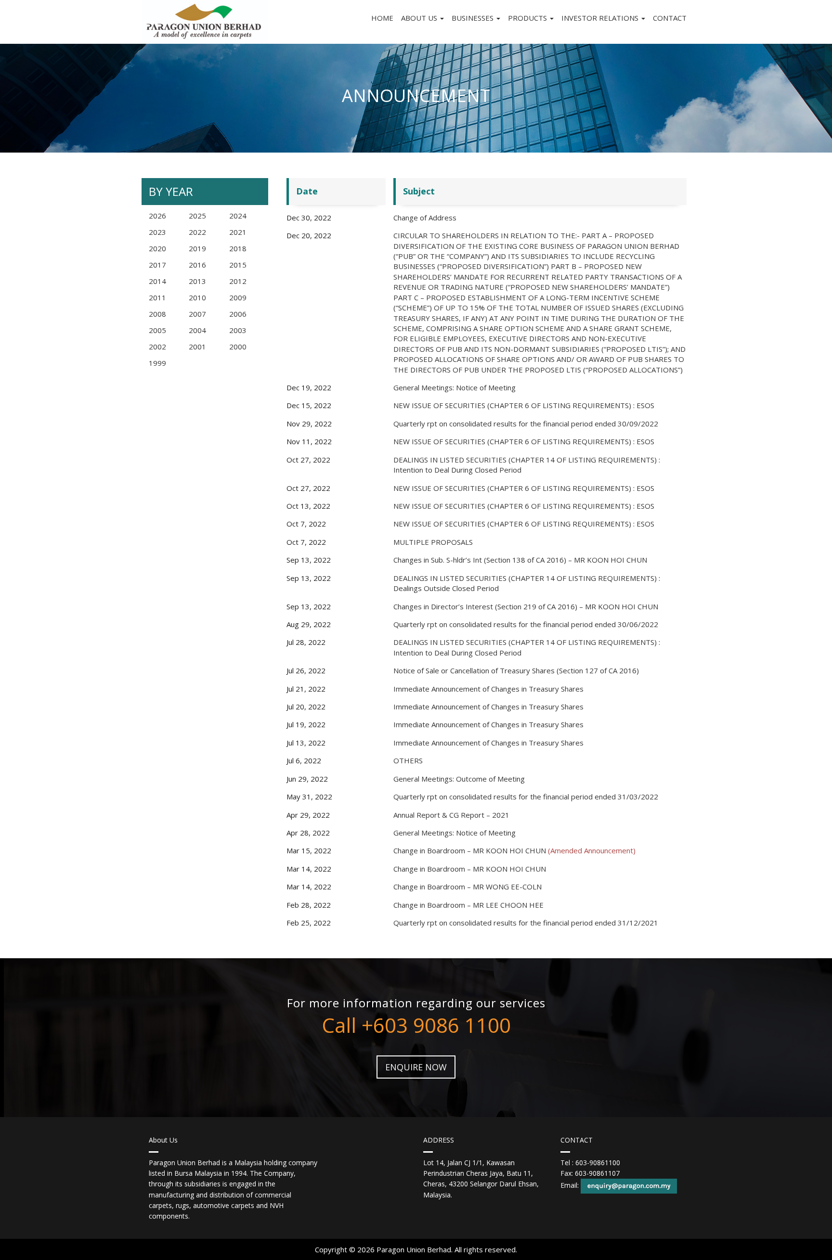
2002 (157, 346)
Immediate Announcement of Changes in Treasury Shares (488, 689)
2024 (238, 215)
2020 (157, 248)
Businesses (473, 18)
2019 (197, 248)
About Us (420, 18)
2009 (238, 297)
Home (382, 18)
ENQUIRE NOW (416, 1067)
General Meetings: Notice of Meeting (454, 387)
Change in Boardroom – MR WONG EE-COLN (467, 886)
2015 (238, 265)
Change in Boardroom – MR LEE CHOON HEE (468, 905)
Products (528, 18)
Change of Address (424, 217)
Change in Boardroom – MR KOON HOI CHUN (514, 850)
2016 (197, 265)
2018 (238, 248)
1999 (157, 363)
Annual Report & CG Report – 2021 (451, 815)
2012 (238, 281)
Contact (670, 18)
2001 (197, 346)
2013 (197, 281)
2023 (157, 232)
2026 (157, 215)
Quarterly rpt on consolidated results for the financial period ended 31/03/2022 (525, 796)
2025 (197, 215)
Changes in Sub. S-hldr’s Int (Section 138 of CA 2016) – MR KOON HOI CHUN (520, 560)
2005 (157, 330)
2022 (197, 232)
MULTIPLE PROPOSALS (433, 542)
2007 (197, 314)
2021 (238, 232)
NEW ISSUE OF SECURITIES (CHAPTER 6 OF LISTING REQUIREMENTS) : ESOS (523, 405)
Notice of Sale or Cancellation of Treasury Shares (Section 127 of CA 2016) (516, 670)
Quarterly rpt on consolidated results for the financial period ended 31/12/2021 (525, 922)
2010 (197, 297)
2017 (157, 265)
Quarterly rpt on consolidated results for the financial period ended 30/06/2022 (525, 624)
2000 (238, 346)
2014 (157, 281)
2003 (238, 330)
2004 (197, 330)
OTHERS (408, 760)
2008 (157, 314)
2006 (238, 314)
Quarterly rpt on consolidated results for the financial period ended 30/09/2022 (525, 423)
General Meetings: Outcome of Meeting (459, 779)
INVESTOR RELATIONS (600, 18)
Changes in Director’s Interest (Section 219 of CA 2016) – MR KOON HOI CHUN (525, 606)
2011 (157, 297)
